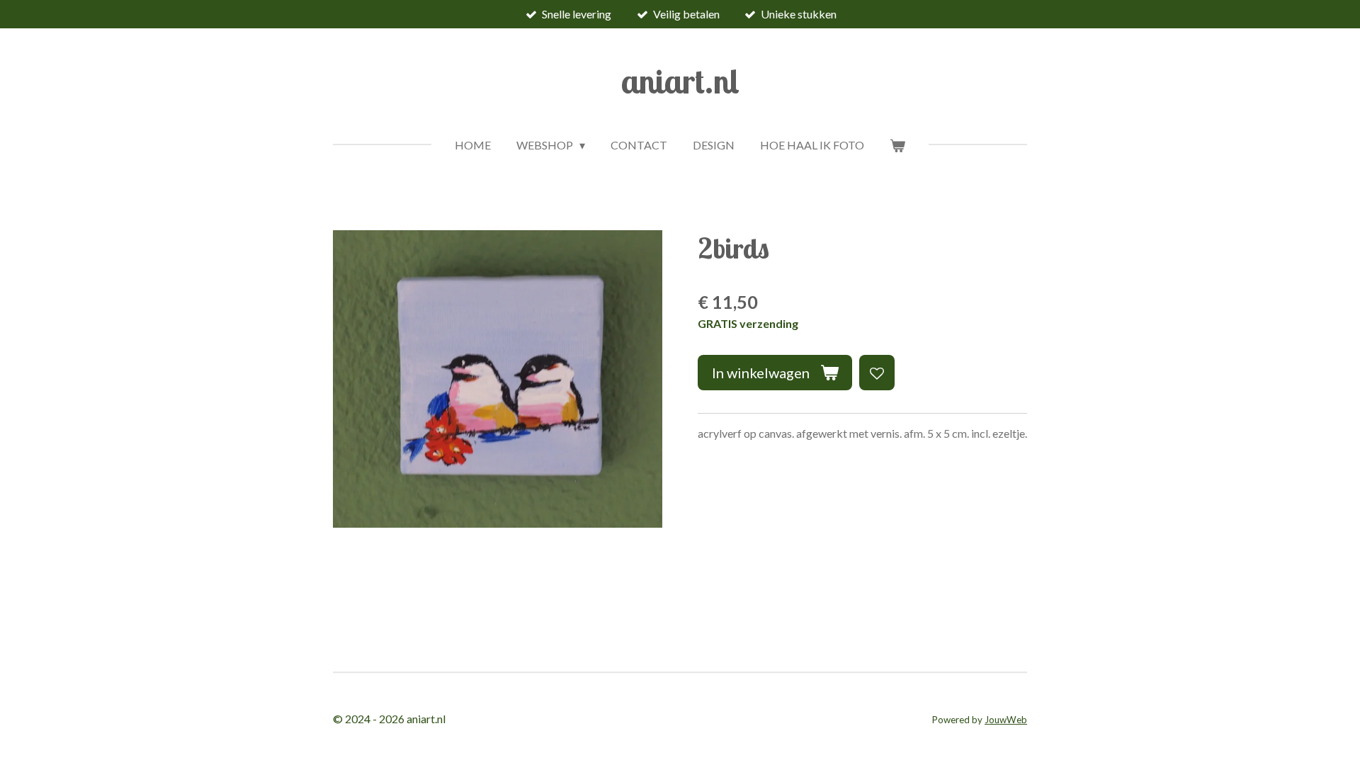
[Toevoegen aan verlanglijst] (877, 372)
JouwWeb (1006, 719)
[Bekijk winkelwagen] (897, 145)
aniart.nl (680, 81)
